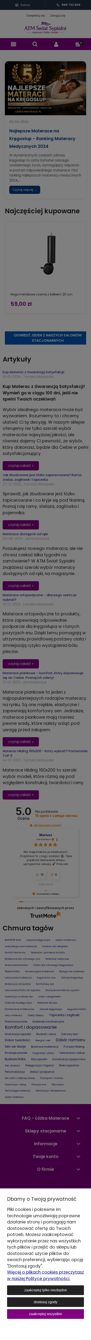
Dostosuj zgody (45, 1302)
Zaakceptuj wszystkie (45, 1314)
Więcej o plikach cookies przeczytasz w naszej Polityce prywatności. (45, 1275)
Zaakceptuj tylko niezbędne (45, 1290)
